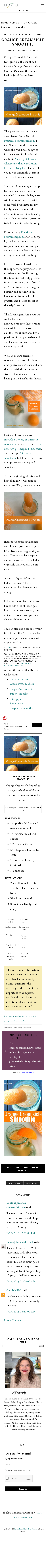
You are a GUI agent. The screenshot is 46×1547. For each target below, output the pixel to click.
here (10, 647)
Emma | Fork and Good (19, 1242)
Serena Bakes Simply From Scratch (25, 1529)
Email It (34, 1167)
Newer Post (14, 1183)
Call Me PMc (14, 1290)
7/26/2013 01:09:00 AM (21, 1281)
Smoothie (18, 23)
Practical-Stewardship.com (19, 140)
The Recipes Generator (27, 1072)
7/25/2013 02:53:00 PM (20, 1233)
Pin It (25, 1167)
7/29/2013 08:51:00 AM (21, 1311)
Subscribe (23, 1489)
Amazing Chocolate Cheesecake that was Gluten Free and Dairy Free (21, 163)
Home (4, 23)
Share (17, 1167)
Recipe (23, 34)
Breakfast (11, 34)
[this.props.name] (20, 11)
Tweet (9, 1167)
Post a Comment (13, 1320)
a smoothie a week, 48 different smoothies (21, 439)
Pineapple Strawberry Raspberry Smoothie (22, 703)
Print (37, 725)
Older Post (31, 1183)
